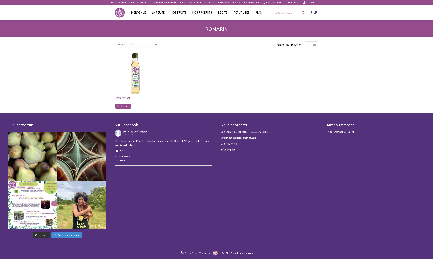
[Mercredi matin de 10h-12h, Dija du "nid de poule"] (81, 205)
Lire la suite (123, 106)
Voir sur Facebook (123, 157)
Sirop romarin (123, 97)
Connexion (311, 2)
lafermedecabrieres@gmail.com (239, 137)
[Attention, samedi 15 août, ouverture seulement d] (81, 156)
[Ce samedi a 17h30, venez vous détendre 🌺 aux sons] (32, 205)
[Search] (303, 12)
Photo (123, 150)
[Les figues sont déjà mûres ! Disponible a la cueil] (32, 156)
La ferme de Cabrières (135, 131)
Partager (121, 161)
